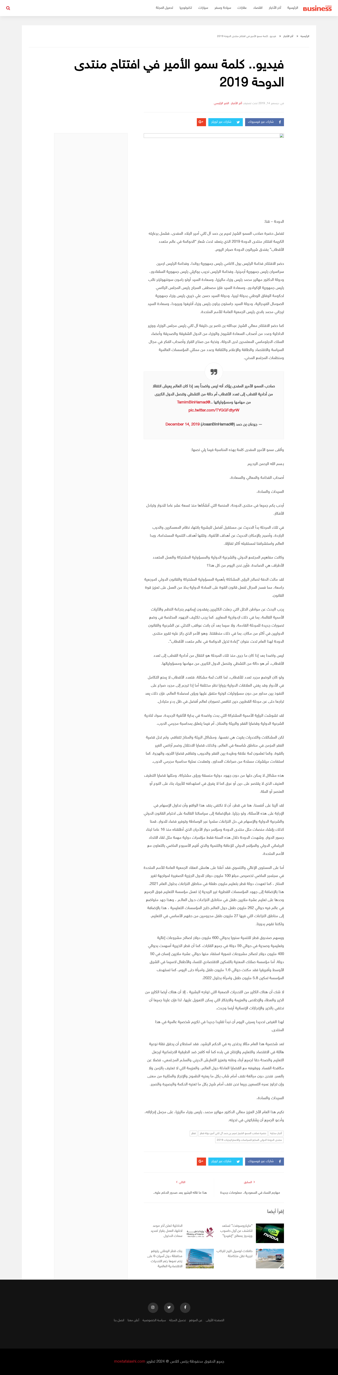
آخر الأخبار (275, 8)
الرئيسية (292, 8)
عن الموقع (195, 1320)
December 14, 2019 (183, 424)
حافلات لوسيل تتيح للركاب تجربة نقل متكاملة (234, 1253)
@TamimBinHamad (193, 402)
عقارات (242, 8)
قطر (193, 1133)
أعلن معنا (133, 1320)
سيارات (203, 8)
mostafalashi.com (129, 1361)
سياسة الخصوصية (154, 1320)
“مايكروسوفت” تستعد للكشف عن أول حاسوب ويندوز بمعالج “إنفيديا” (236, 1231)
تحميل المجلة (164, 8)
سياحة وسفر (223, 8)
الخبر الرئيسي (221, 103)
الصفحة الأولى (215, 1320)
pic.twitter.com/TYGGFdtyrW (214, 410)
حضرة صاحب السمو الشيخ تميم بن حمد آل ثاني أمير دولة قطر (233, 1133)
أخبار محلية (276, 1133)
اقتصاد (257, 8)
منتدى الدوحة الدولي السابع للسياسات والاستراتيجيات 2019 (249, 1140)
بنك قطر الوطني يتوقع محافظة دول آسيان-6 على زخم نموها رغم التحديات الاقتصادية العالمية (164, 1258)
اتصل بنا (119, 1320)
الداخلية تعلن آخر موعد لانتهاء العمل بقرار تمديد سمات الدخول (166, 1231)
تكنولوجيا (186, 8)
